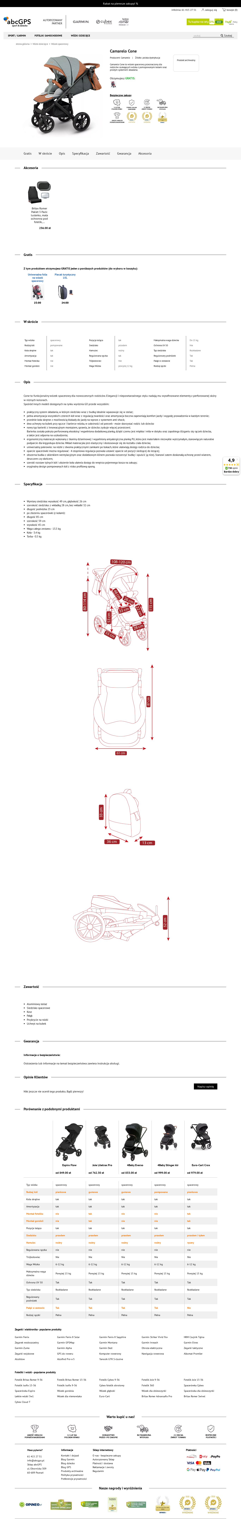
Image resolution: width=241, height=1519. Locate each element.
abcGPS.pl (17, 22)
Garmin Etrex (191, 1342)
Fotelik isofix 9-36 (67, 1385)
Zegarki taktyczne (193, 1348)
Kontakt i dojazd (70, 1455)
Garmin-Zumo (22, 1348)
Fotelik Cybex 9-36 (109, 1379)
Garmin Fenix (22, 1337)
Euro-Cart (104, 1396)
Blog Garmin (67, 1459)
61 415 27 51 (189, 9)
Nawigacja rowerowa (153, 1353)
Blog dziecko (68, 1463)
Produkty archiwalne (72, 1471)
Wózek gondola (65, 1390)
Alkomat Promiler (193, 1353)
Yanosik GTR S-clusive (111, 1359)
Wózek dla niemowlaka (69, 1396)
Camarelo (125, 57)
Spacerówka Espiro (25, 1390)
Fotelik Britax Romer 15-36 (71, 1379)
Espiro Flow (69, 1165)
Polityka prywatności (72, 1475)
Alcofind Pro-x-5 (66, 1359)
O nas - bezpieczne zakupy (107, 1455)
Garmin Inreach (150, 1342)
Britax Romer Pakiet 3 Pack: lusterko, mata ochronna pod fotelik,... (41, 218)
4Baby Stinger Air (168, 1165)
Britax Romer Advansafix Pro (157, 1396)
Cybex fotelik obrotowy (111, 1385)
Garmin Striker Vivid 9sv (155, 1337)
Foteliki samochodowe (48, 35)
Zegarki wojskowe (24, 1353)
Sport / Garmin (17, 35)
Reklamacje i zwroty (103, 1467)
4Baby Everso (135, 1165)
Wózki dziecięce (80, 35)
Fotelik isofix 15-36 (25, 1385)
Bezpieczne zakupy (120, 95)
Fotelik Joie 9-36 (151, 1379)
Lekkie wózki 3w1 (24, 1396)
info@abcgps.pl (35, 1460)
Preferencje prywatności (74, 1478)
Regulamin (98, 1471)
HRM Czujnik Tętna (194, 1337)
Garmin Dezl (105, 1348)
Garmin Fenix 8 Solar (68, 1337)
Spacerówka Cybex (194, 1385)
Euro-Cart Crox (201, 1165)
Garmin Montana (108, 1342)
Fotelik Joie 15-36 (193, 1379)
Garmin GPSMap (65, 1342)
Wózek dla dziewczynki (154, 1390)
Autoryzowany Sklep (103, 1459)
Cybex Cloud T (22, 1402)
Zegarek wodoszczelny (27, 1342)
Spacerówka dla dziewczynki (199, 1390)
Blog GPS (66, 1467)
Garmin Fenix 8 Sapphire (112, 1337)
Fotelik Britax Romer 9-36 (29, 1379)
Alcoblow (20, 1359)
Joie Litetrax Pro (102, 1165)
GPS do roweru (65, 1353)
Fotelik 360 (148, 1385)
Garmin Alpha (64, 1348)
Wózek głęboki (107, 1390)
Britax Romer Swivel (194, 1396)
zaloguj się (211, 9)
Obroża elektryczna (152, 1348)
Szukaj (228, 35)
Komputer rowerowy (110, 1353)
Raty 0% (212, 22)
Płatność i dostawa (103, 1463)
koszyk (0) (232, 9)
